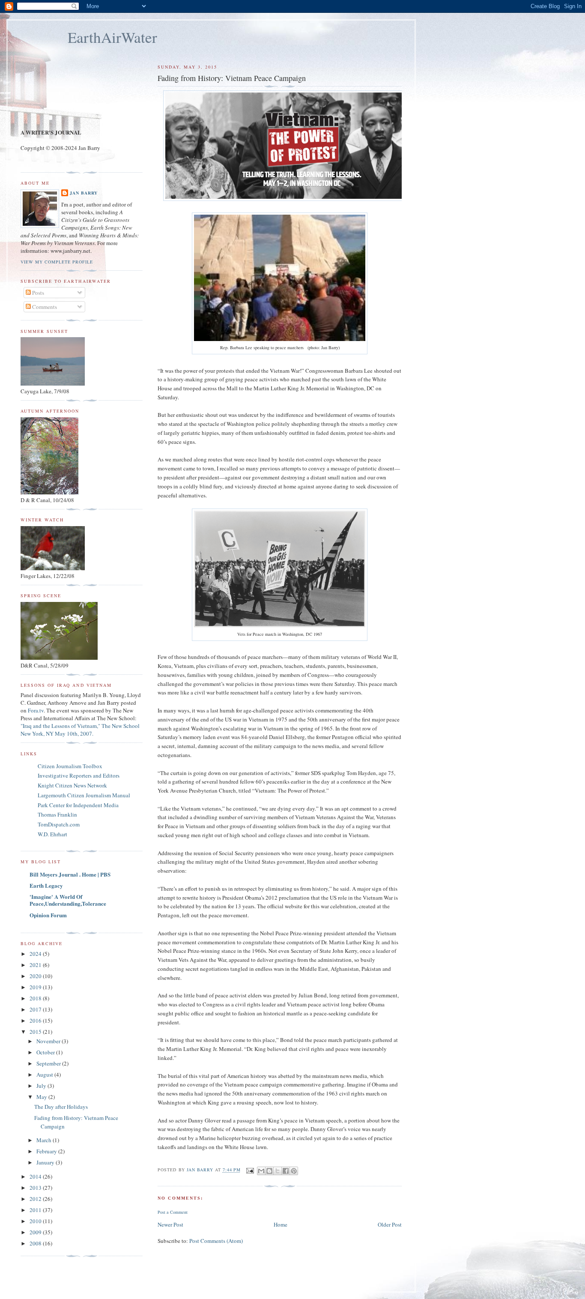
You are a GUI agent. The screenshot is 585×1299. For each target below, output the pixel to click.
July (42, 1085)
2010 (36, 1221)
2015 (36, 1032)
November (49, 1041)
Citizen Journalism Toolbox (70, 766)
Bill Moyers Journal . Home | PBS (70, 874)
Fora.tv (36, 710)
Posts (37, 292)
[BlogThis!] (269, 1171)
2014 (36, 1176)
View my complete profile (57, 262)
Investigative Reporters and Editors (78, 775)
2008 (36, 1243)
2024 (36, 954)
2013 (36, 1187)
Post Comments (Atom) (216, 1241)
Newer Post (170, 1224)
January (46, 1162)
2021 (36, 965)
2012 (36, 1199)
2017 (36, 1009)
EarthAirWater (112, 37)
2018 (36, 998)
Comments (44, 307)
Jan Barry (84, 193)
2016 (36, 1020)
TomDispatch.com (59, 824)
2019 (36, 987)
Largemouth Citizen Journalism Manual (84, 795)
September (49, 1063)
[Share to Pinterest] (294, 1171)
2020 (36, 976)
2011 (36, 1210)
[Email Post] (249, 1170)
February (47, 1151)
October (46, 1052)
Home (280, 1224)
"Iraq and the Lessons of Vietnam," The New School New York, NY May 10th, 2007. (80, 729)
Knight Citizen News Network (72, 785)
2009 (36, 1232)
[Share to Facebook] (285, 1171)
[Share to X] (277, 1171)
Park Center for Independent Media (78, 805)
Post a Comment (173, 1212)
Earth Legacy (46, 885)
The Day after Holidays (61, 1106)
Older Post (390, 1224)
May (42, 1097)
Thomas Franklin (57, 814)
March (44, 1140)
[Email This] (261, 1171)
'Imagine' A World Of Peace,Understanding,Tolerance (68, 899)
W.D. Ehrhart (52, 834)
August (45, 1074)
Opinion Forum (48, 915)
